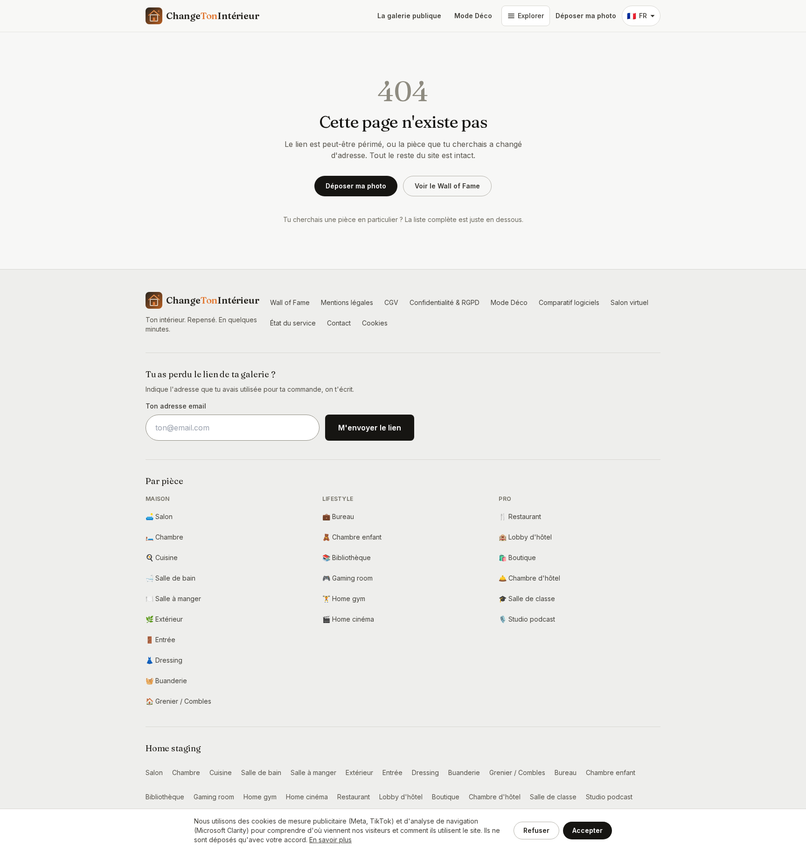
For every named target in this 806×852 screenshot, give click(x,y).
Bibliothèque (346, 557)
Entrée (160, 640)
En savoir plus (330, 840)
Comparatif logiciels (569, 302)
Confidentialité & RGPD (444, 302)
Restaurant (520, 516)
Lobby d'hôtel (525, 537)
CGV (391, 302)
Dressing (164, 660)
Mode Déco (473, 16)
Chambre (164, 537)
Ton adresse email (176, 406)
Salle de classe (527, 599)
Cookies (375, 323)
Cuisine (162, 557)
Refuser (536, 830)
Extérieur (164, 619)
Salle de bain (170, 578)
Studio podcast (527, 619)
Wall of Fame (290, 302)
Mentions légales (347, 302)
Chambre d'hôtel (529, 578)
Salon (159, 516)
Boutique (517, 557)
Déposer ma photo (586, 16)
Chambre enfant (352, 537)
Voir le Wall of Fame (447, 186)
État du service (293, 323)
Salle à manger (173, 599)
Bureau (338, 516)
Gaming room (347, 578)
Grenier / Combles (178, 701)
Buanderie (166, 681)
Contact (339, 323)
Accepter (587, 830)
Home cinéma (348, 619)
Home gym (343, 599)
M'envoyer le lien (369, 427)
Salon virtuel (629, 302)
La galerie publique (409, 16)
